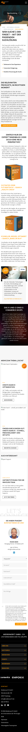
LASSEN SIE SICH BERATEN (9, 125)
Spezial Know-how (8, 29)
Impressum (4, 719)
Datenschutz (4, 722)
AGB (2, 716)
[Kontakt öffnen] (24, 366)
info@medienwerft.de (14, 549)
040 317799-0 (14, 547)
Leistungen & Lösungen (13, 27)
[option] (14, 677)
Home (3, 27)
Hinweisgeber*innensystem (9, 725)
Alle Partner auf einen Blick (12, 299)
